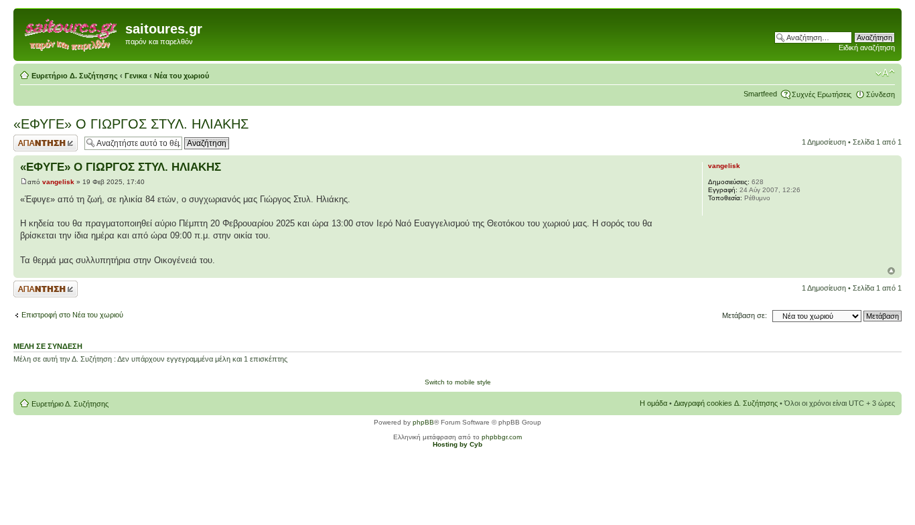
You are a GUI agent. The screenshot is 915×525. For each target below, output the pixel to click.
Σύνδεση (880, 94)
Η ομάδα (653, 403)
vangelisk (58, 181)
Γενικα (136, 76)
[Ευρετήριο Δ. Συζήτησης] (71, 32)
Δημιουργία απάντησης (31, 143)
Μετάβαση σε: (744, 315)
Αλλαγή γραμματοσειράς (885, 73)
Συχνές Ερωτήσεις (821, 94)
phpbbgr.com (502, 437)
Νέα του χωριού (181, 76)
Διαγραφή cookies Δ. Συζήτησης (726, 403)
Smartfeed (760, 94)
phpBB (423, 422)
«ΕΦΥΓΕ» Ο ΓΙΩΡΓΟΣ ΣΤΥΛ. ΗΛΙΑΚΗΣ (131, 124)
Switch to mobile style (458, 382)
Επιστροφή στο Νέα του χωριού (72, 315)
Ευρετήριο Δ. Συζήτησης (74, 76)
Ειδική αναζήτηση (867, 48)
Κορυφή (891, 271)
